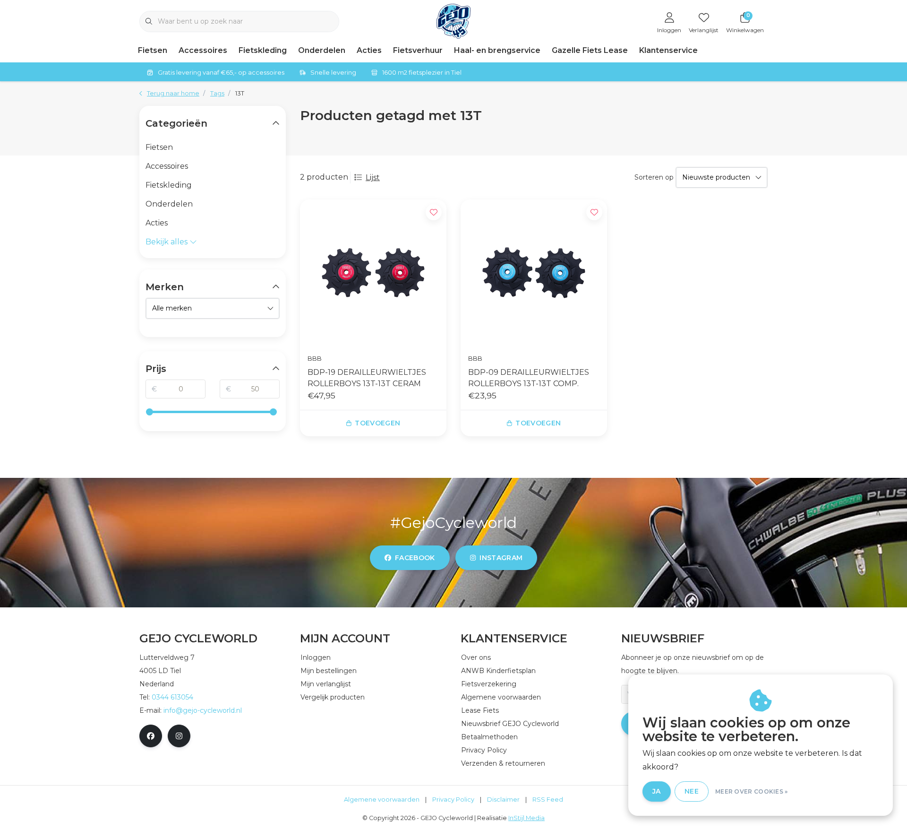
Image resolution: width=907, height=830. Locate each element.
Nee (692, 791)
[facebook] (150, 736)
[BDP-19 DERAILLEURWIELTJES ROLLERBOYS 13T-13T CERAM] (373, 272)
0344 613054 (172, 697)
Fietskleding (263, 50)
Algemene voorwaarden (381, 799)
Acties (369, 50)
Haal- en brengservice (497, 50)
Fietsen (152, 50)
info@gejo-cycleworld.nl (202, 710)
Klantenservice (668, 50)
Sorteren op (654, 177)
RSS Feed (547, 799)
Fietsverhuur (418, 50)
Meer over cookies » (751, 791)
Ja (656, 791)
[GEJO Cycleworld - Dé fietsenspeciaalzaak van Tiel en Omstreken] (453, 20)
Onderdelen (321, 50)
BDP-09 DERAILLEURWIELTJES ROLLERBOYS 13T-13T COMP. (528, 378)
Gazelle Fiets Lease (590, 50)
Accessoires (203, 50)
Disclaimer (503, 799)
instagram (500, 557)
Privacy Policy (453, 799)
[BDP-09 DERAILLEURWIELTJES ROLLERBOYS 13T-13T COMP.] (534, 272)
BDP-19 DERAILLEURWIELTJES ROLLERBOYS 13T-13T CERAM (367, 378)
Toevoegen (377, 423)
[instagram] (179, 736)
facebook (415, 557)
